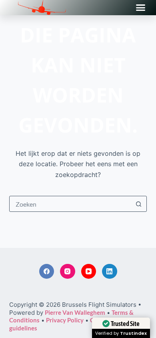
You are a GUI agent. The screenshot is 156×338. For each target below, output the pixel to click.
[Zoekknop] (138, 203)
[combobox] (70, 204)
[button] (140, 7)
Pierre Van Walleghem (75, 312)
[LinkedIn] (109, 271)
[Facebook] (46, 271)
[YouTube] (88, 271)
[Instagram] (67, 271)
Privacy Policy (65, 320)
